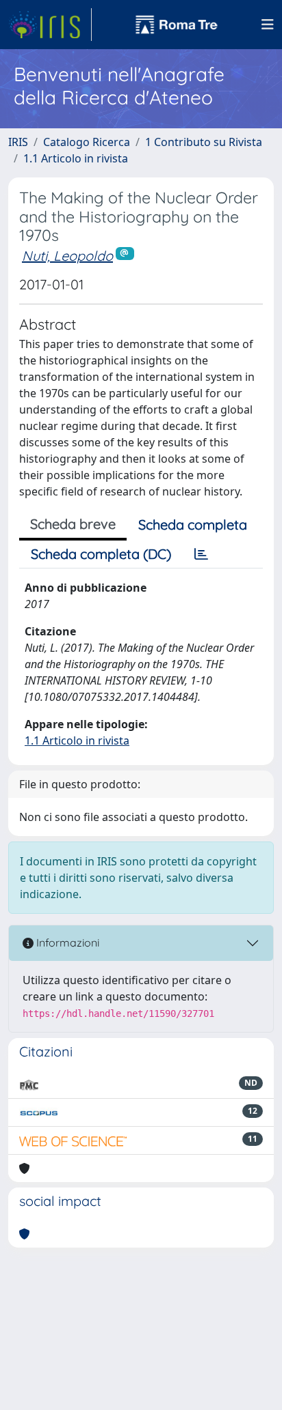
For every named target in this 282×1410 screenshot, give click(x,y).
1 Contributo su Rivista (203, 141)
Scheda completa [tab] (192, 524)
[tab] (201, 554)
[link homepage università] (176, 24)
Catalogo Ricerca (86, 141)
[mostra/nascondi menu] (267, 24)
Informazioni (66, 942)
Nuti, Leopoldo (67, 255)
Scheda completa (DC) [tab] (101, 553)
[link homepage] (50, 24)
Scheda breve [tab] (73, 523)
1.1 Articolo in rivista (75, 158)
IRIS (18, 141)
